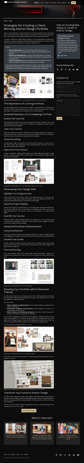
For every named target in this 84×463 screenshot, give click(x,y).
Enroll (73, 2)
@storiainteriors (38, 186)
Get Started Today (29, 411)
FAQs (8, 454)
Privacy (18, 454)
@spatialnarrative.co (38, 389)
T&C (22, 454)
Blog (10, 21)
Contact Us (64, 2)
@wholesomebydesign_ (40, 100)
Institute (47, 2)
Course (42, 2)
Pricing (58, 2)
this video (29, 324)
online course (15, 406)
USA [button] (37, 2)
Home (5, 21)
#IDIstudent (21, 100)
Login (69, 2)
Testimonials (53, 2)
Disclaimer (26, 454)
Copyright (13, 454)
